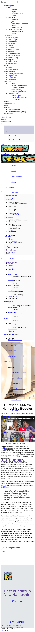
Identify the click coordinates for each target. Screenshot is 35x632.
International (12, 64)
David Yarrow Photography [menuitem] (18, 140)
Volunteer (11, 44)
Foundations (12, 78)
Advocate (11, 52)
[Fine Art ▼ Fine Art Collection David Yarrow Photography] (17, 123)
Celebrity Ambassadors (15, 74)
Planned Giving (13, 58)
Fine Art (7, 108)
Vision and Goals (17, 14)
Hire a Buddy (12, 42)
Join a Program (13, 38)
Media (6, 66)
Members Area (9, 114)
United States (12, 62)
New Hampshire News (12, 548)
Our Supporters (9, 72)
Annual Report (16, 96)
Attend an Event (13, 50)
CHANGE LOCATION (17, 622)
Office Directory (16, 90)
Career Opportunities (18, 92)
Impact (13, 12)
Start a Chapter (13, 40)
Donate (10, 46)
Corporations (12, 76)
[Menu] (1, 123)
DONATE (4, 486)
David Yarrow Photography (17, 112)
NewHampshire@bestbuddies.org (12, 541)
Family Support (16, 28)
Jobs (12, 22)
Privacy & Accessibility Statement (12, 625)
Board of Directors (17, 88)
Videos (13, 34)
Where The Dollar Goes (19, 98)
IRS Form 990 (15, 100)
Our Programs (9, 6)
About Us (7, 82)
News (10, 68)
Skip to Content (6, 117)
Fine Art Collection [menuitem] (15, 136)
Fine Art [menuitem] (8, 130)
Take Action (8, 36)
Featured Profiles (17, 32)
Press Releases (13, 70)
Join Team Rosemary (15, 56)
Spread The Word (14, 54)
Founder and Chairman (19, 86)
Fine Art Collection (14, 110)
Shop (6, 106)
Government (12, 80)
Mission (14, 10)
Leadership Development (19, 24)
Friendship (15, 20)
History (13, 16)
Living (13, 26)
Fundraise (11, 48)
